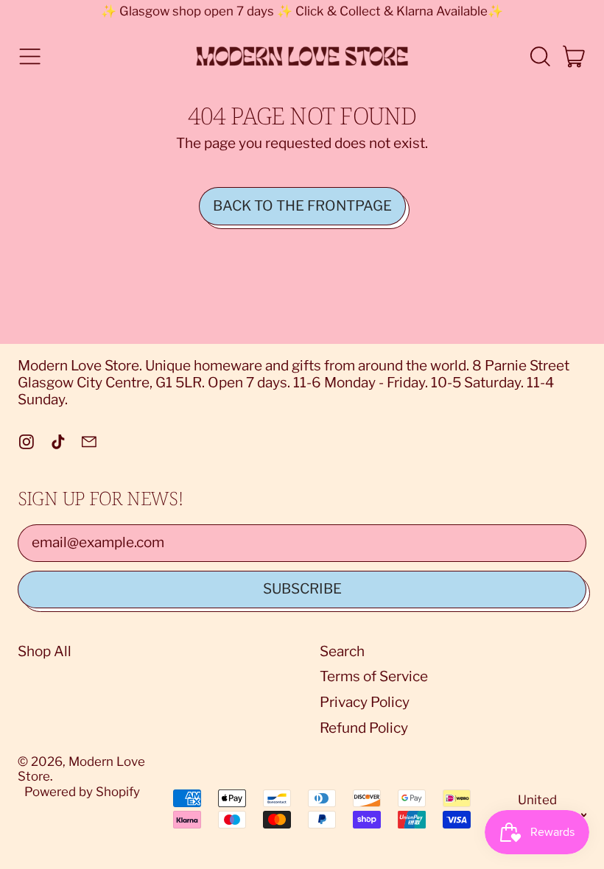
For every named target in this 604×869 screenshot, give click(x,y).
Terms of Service (374, 676)
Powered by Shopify (82, 791)
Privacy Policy (365, 702)
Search (342, 651)
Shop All (44, 651)
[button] (539, 56)
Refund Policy (364, 728)
